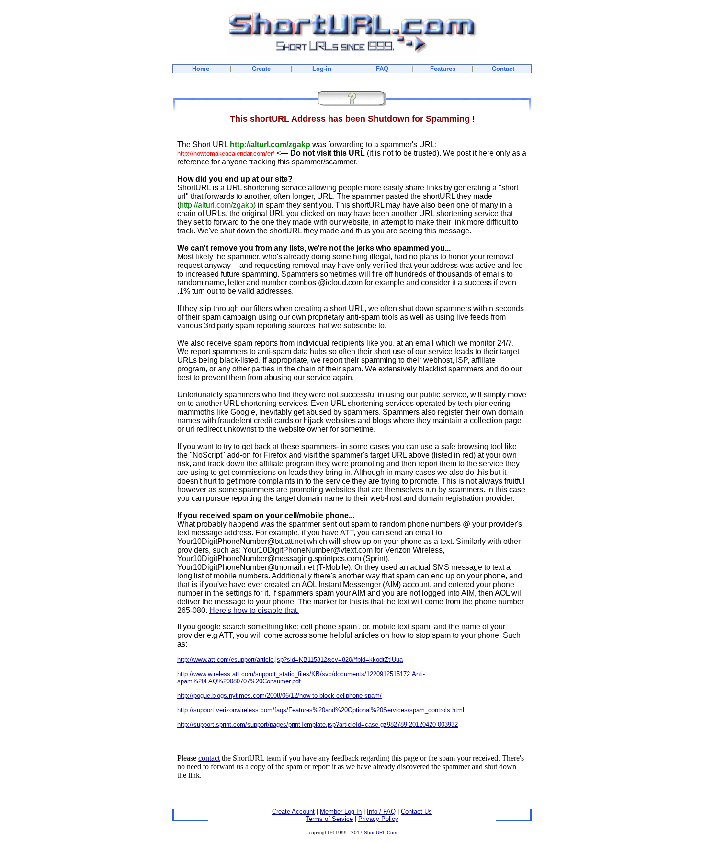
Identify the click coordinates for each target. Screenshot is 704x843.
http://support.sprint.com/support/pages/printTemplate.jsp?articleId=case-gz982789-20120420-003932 (317, 724)
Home (200, 68)
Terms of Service (329, 818)
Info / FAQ (381, 811)
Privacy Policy (378, 818)
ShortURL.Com (380, 832)
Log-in (321, 68)
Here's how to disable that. (254, 610)
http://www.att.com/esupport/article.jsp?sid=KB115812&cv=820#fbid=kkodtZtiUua (290, 659)
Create (261, 68)
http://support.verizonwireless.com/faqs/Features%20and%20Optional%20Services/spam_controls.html (320, 710)
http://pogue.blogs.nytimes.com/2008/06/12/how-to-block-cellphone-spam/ (279, 695)
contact (209, 758)
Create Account (293, 811)
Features (442, 68)
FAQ (382, 68)
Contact (503, 68)
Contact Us (416, 811)
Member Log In (341, 811)
